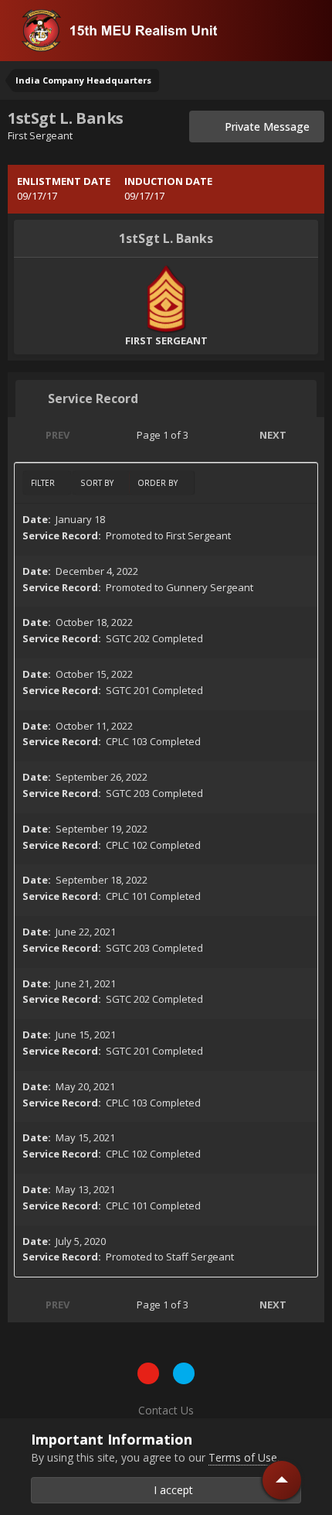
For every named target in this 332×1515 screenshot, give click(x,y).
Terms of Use (242, 1457)
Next (272, 435)
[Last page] (306, 434)
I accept (170, 1490)
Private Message (262, 126)
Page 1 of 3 (165, 435)
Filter (44, 482)
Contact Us (166, 1410)
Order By (158, 482)
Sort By (98, 482)
